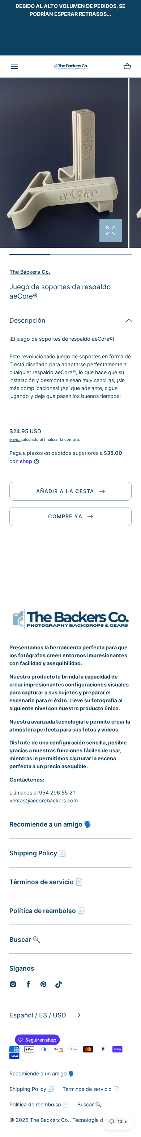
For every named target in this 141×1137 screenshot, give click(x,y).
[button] (14, 67)
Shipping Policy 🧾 (38, 853)
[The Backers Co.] (71, 66)
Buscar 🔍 (24, 939)
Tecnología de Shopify (99, 1120)
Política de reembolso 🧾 (47, 910)
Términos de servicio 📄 (46, 882)
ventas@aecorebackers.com (43, 800)
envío (15, 439)
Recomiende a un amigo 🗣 (50, 824)
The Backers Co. (29, 272)
